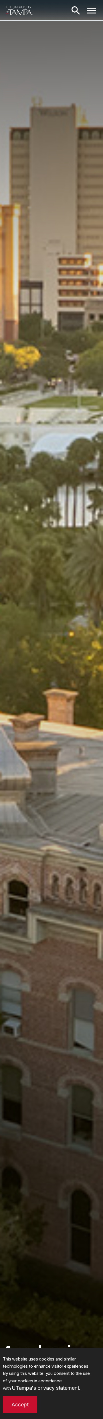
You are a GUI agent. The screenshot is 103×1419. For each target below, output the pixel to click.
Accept (20, 1405)
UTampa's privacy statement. (46, 1388)
